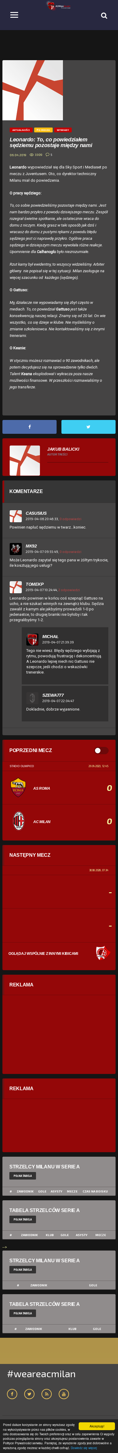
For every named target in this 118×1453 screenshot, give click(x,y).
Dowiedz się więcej (84, 1447)
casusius (36, 513)
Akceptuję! (97, 1426)
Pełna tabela (23, 1175)
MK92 (31, 546)
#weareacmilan (41, 1373)
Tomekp (34, 584)
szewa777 (53, 695)
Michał (50, 636)
